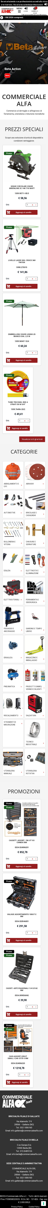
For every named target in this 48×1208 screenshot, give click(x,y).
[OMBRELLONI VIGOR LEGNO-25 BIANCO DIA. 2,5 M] (21, 313)
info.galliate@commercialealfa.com (27, 1130)
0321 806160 (26, 1127)
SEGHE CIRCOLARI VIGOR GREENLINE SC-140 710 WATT (22, 187)
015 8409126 (26, 1151)
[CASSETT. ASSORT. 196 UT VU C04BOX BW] (21, 819)
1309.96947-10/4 (22, 341)
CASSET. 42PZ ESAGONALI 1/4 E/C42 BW (22, 989)
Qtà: (7, 205)
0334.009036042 (22, 995)
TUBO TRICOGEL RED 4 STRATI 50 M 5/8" (18, 403)
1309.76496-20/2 (18, 409)
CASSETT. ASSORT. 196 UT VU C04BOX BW (22, 841)
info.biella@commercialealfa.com (27, 1154)
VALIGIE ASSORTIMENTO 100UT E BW (21, 915)
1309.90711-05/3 (22, 193)
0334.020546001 (22, 921)
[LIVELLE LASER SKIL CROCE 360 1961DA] (21, 239)
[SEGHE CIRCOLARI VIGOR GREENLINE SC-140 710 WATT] (21, 165)
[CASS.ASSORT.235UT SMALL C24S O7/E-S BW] (18, 1038)
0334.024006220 (18, 1063)
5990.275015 (21, 267)
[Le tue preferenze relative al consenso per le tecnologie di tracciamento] (43, 1203)
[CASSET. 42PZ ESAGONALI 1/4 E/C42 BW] (21, 967)
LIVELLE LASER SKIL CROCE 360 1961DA (21, 261)
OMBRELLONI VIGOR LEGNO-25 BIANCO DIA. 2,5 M (21, 335)
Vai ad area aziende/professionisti (28, 5)
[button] (6, 53)
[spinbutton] (29, 204)
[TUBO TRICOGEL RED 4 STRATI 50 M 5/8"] (18, 384)
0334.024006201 (22, 847)
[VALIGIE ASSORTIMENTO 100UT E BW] (21, 893)
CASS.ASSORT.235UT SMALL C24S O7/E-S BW (18, 1057)
